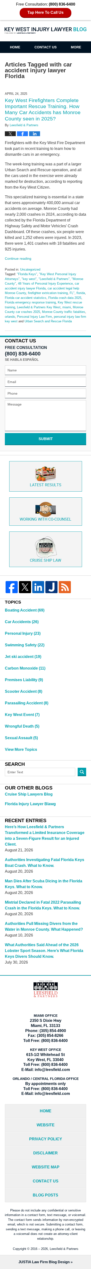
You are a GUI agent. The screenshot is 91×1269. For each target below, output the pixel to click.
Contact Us (45, 47)
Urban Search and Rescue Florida (48, 321)
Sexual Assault (21, 738)
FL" (72, 293)
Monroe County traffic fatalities (63, 312)
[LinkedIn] (38, 587)
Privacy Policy (45, 1139)
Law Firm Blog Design (44, 1262)
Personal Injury (23, 633)
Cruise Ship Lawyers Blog (29, 794)
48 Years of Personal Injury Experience (45, 283)
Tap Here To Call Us (45, 12)
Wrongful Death (22, 726)
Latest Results (45, 485)
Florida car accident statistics (25, 298)
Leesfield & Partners (64, 1249)
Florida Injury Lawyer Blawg (30, 804)
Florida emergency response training (30, 302)
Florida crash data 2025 (64, 298)
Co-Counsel (45, 519)
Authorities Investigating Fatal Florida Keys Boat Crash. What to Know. (44, 863)
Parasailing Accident (26, 703)
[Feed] (65, 587)
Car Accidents (22, 622)
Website (46, 1125)
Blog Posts (45, 1195)
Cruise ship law (45, 561)
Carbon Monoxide (25, 668)
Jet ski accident (23, 657)
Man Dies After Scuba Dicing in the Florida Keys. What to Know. (43, 884)
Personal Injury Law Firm (34, 316)
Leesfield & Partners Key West (38, 307)
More (76, 47)
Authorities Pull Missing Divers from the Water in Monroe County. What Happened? (44, 926)
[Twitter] (25, 587)
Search (82, 772)
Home (15, 47)
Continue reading (18, 258)
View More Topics (21, 749)
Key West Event (22, 715)
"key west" (29, 279)
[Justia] (51, 587)
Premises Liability (24, 680)
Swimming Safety (24, 645)
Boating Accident (24, 610)
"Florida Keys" (27, 274)
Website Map (45, 1167)
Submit (46, 439)
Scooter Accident (23, 691)
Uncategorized (30, 269)
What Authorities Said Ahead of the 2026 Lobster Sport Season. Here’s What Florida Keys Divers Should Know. (44, 951)
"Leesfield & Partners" (54, 279)
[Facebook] (11, 587)
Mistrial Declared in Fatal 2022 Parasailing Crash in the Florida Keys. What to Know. (43, 905)
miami (66, 307)
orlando (10, 316)
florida (80, 293)
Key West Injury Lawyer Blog (46, 33)
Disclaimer (45, 1153)
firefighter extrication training (48, 293)
